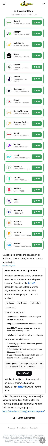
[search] (44, 3)
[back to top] (42, 440)
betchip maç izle (8, 265)
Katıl (38, 22)
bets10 (31, 283)
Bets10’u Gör (24, 373)
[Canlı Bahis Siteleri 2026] (26, 3)
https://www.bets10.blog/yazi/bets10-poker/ (23, 411)
